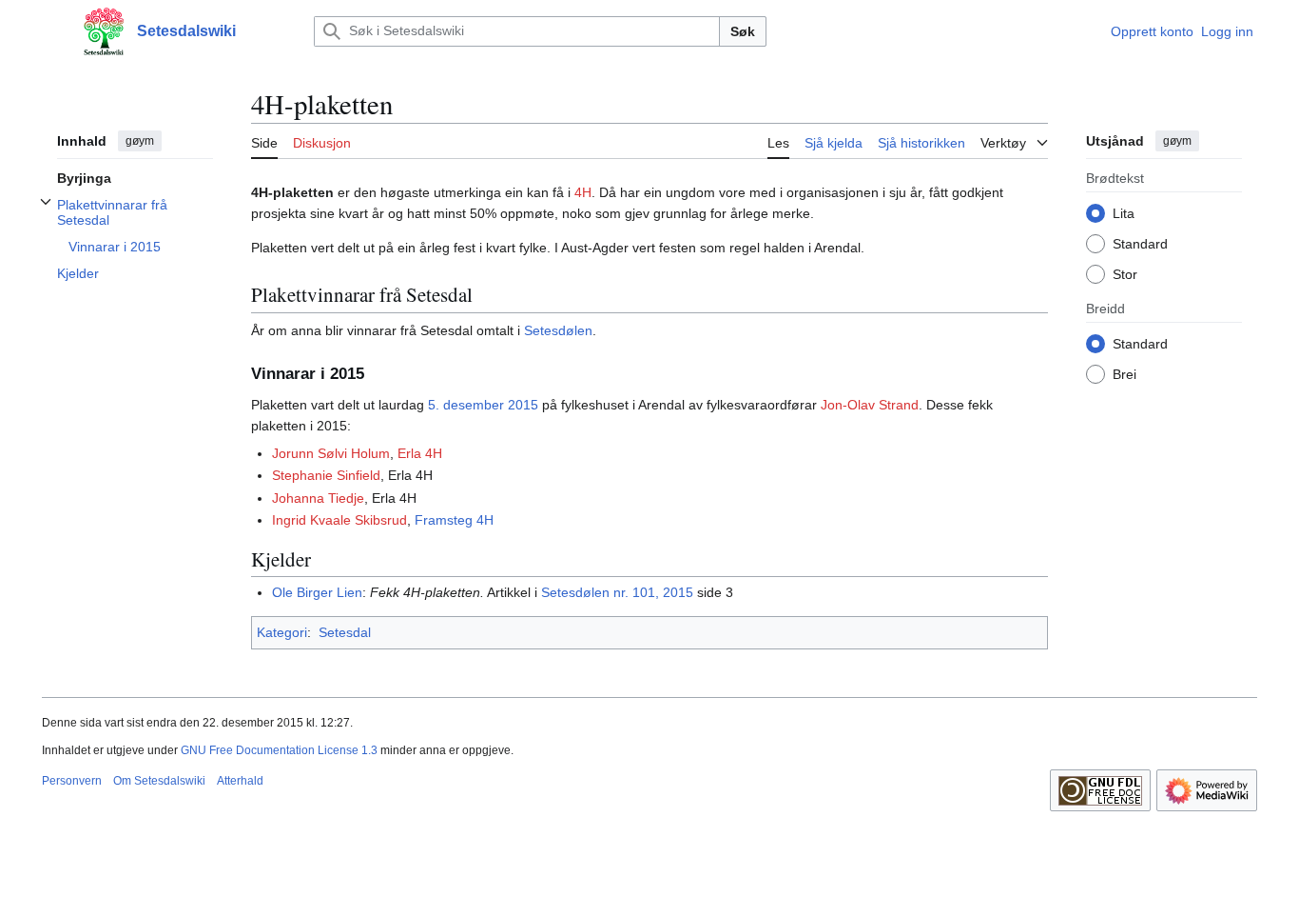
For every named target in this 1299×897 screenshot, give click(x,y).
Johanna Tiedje (318, 498)
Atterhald (240, 780)
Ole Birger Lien (317, 592)
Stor (1125, 273)
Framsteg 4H (454, 520)
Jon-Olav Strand (870, 404)
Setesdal (345, 632)
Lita (1123, 212)
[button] (51, 31)
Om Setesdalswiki (159, 780)
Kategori (282, 632)
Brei (1124, 373)
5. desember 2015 (483, 404)
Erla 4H (419, 453)
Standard (1140, 242)
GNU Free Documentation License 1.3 (279, 750)
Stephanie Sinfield (326, 475)
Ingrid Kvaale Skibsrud (339, 520)
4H (582, 192)
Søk (742, 31)
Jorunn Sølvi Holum (331, 453)
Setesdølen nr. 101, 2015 (617, 592)
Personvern (72, 780)
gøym (140, 141)
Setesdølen (558, 330)
